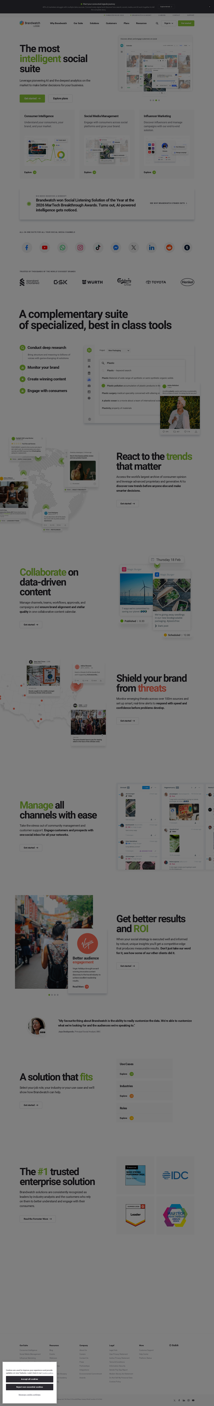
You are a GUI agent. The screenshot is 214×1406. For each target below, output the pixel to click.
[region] (29, 1383)
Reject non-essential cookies (29, 1387)
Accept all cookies (29, 1379)
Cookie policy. (47, 1373)
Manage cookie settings (29, 1395)
